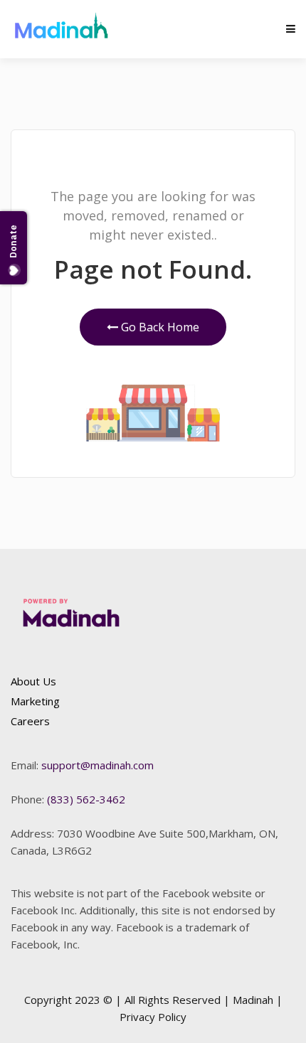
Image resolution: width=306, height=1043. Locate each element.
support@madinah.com (97, 765)
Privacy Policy (153, 1017)
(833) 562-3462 (86, 799)
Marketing (35, 701)
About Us (33, 681)
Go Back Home (158, 327)
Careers (30, 721)
